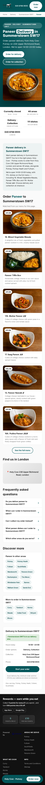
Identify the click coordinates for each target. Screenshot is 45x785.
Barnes (26, 582)
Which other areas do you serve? (20, 538)
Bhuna (9, 618)
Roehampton (12, 577)
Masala (10, 613)
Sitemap (27, 767)
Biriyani (33, 613)
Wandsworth (12, 572)
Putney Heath (22, 561)
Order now (35, 5)
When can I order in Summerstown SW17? (21, 512)
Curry (9, 607)
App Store (8, 710)
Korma (29, 607)
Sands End (27, 588)
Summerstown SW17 (26, 14)
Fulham (10, 567)
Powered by (6, 733)
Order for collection (14, 62)
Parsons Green (27, 572)
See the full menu (22, 450)
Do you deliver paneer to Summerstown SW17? (16, 502)
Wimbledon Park (13, 582)
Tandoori (19, 607)
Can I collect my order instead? (19, 521)
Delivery (13, 14)
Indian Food (21, 613)
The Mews (26, 577)
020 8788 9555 (21, 6)
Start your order (22, 669)
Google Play (20, 710)
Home (5, 14)
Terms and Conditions (32, 763)
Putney (10, 561)
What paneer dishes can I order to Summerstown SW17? (20, 529)
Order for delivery (13, 54)
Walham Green (12, 588)
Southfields (22, 567)
